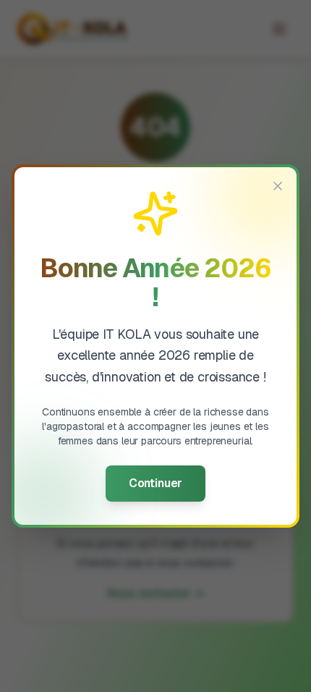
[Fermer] (277, 186)
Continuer (155, 483)
